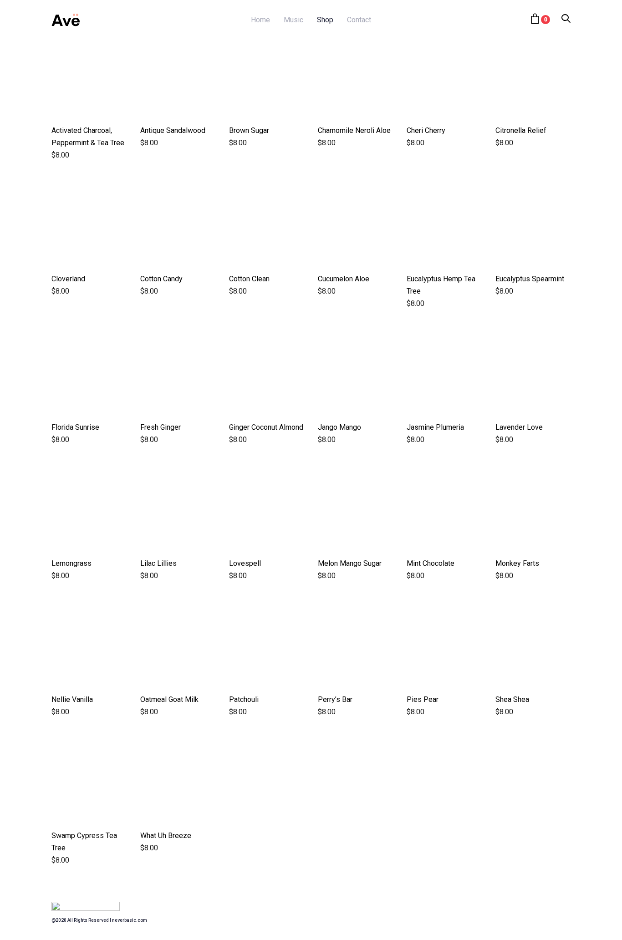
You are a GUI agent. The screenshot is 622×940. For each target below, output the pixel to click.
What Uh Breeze (165, 835)
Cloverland (68, 278)
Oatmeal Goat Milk (169, 699)
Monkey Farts (517, 563)
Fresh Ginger (160, 427)
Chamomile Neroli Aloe (354, 130)
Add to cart (89, 99)
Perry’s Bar (335, 699)
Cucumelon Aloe (343, 278)
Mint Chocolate (430, 563)
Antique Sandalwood (172, 130)
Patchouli (244, 699)
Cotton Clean (249, 278)
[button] (566, 19)
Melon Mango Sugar (350, 563)
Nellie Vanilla (72, 699)
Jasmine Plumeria (435, 427)
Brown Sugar (249, 130)
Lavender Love (519, 427)
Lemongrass (71, 563)
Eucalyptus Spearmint (529, 278)
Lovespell (245, 563)
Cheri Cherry (426, 130)
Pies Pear (422, 699)
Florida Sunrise (75, 427)
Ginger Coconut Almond (266, 427)
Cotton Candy (161, 278)
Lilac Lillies (158, 563)
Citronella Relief (520, 130)
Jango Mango (339, 427)
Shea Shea (512, 699)
